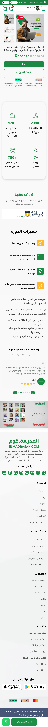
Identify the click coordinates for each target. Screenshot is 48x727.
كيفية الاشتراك (39, 510)
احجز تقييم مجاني (24, 721)
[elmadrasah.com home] (33, 8)
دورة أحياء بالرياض (38, 645)
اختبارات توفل (40, 664)
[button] (30, 216)
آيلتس (43, 617)
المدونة (43, 504)
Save (21, 17)
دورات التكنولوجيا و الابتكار (34, 658)
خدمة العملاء (40, 540)
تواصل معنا (41, 516)
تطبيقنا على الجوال (37, 522)
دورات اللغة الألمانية (37, 651)
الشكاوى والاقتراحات (37, 565)
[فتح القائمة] (43, 8)
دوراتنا (43, 497)
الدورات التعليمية (39, 580)
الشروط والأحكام (38, 552)
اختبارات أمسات (39, 670)
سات (44, 611)
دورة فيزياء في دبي (37, 633)
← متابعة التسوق (24, 72)
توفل (43, 599)
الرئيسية (42, 491)
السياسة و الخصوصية (36, 558)
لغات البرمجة (40, 592)
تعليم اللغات (40, 586)
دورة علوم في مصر (37, 639)
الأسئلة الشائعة (39, 546)
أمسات (43, 605)
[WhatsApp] (6, 722)
